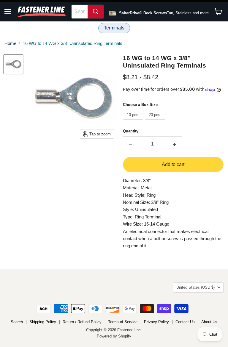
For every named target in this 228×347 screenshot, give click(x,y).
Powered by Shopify (114, 336)
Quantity (130, 131)
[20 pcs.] (156, 121)
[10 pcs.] (134, 121)
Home (10, 43)
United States (195, 287)
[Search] (96, 11)
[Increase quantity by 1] (174, 144)
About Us (209, 322)
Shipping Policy (42, 322)
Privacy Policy (156, 322)
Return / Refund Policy (82, 322)
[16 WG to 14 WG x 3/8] (13, 64)
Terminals (114, 27)
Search (17, 322)
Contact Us (185, 322)
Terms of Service (122, 322)
